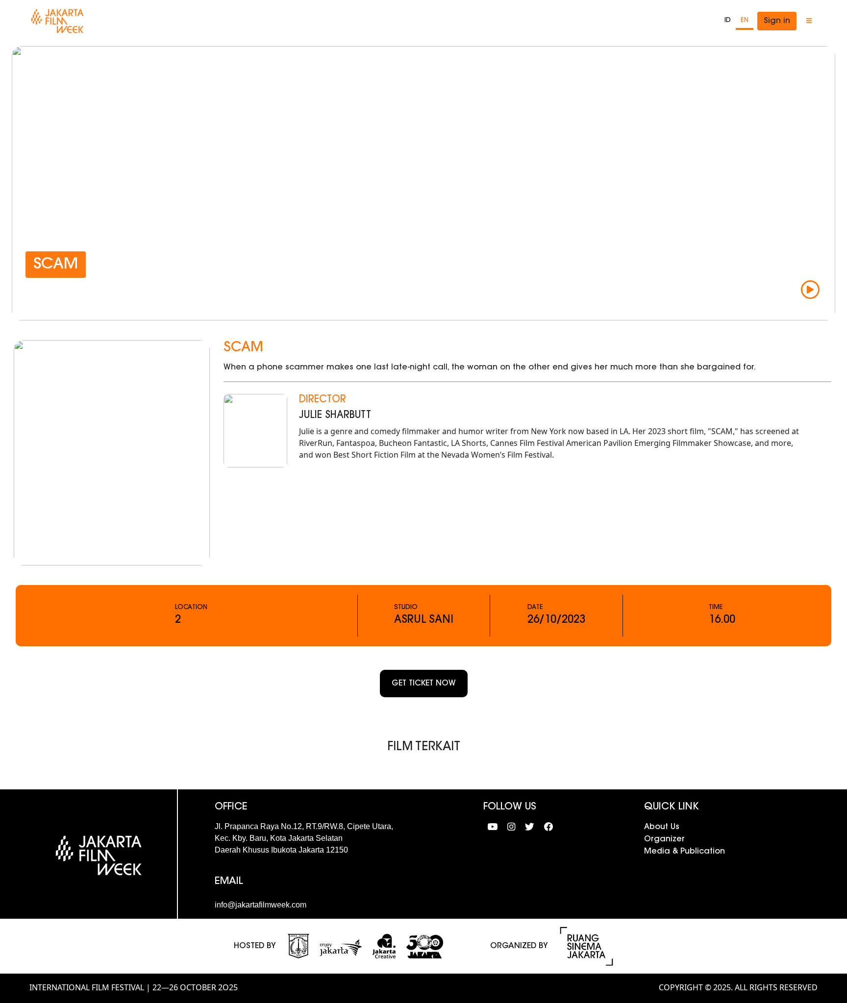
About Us (661, 827)
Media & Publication (684, 852)
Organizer (664, 839)
